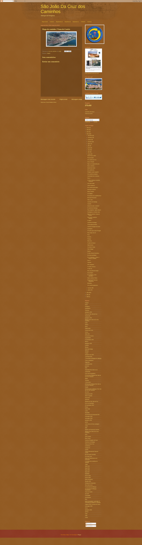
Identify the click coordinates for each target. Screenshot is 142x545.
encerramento (88, 497)
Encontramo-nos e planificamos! (94, 195)
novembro (90, 137)
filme (86, 499)
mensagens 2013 (88, 416)
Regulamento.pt (59, 21)
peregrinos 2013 (88, 312)
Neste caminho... (91, 191)
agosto (89, 143)
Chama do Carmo (89, 113)
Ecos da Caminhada (89, 403)
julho (89, 145)
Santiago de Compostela (90, 483)
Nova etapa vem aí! (91, 232)
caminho (87, 345)
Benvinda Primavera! (91, 197)
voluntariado (87, 371)
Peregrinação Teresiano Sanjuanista (92, 280)
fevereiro (90, 287)
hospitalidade (88, 337)
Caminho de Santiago (92, 222)
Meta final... (90, 240)
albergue (87, 350)
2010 (88, 296)
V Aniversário (88, 382)
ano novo (87, 392)
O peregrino (89, 228)
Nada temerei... (90, 245)
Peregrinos (87, 306)
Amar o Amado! (90, 161)
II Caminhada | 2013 (89, 339)
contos (86, 410)
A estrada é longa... (91, 247)
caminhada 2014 (88, 356)
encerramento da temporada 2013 (92, 414)
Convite (86, 449)
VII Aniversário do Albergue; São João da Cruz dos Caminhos (93, 389)
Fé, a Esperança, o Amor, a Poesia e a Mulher (93, 258)
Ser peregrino (90, 272)
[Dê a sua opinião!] (66, 51)
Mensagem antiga (77, 99)
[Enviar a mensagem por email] (65, 51)
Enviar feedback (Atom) (51, 102)
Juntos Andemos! (91, 185)
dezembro (90, 135)
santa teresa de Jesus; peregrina (92, 424)
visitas (86, 517)
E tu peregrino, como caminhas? (91, 275)
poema (86, 422)
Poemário (87, 310)
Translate (95, 121)
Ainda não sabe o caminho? (93, 205)
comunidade (87, 495)
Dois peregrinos (90, 264)
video (86, 515)
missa (86, 508)
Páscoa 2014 (88, 477)
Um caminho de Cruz (91, 159)
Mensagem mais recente (48, 99)
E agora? (89, 220)
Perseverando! (90, 157)
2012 (88, 292)
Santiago (87, 380)
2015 (88, 129)
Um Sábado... (90, 193)
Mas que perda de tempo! (92, 270)
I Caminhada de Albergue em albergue (93, 358)
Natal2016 (87, 473)
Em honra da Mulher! (91, 255)
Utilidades (83, 21)
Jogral (86, 464)
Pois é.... (89, 178)
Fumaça (89, 238)
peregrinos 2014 (88, 317)
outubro (89, 139)
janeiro (89, 290)
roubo (86, 513)
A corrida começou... (91, 266)
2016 (88, 127)
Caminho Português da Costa (93, 226)
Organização (87, 328)
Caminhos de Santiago (92, 201)
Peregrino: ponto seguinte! (93, 172)
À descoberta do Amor (92, 224)
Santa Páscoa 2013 (91, 155)
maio (89, 149)
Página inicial (45, 21)
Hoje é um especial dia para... (93, 163)
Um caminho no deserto (92, 174)
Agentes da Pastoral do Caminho (92, 429)
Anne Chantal (88, 436)
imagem (48, 53)
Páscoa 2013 (88, 475)
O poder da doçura (91, 243)
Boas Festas (88, 438)
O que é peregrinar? (89, 360)
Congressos (87, 447)
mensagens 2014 (88, 418)
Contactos (52, 21)
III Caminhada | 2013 (89, 405)
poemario (87, 366)
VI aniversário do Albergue (90, 486)
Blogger (79, 534)
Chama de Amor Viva (89, 444)
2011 (88, 294)
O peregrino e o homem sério (93, 212)
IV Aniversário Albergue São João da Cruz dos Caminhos (93, 376)
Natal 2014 (87, 468)
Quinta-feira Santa (91, 168)
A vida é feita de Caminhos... (93, 253)
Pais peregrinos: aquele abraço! (94, 210)
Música (86, 341)
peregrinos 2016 (88, 509)
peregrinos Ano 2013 (89, 354)
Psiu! (88, 234)
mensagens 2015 (88, 506)
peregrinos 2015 (88, 343)
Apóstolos (87, 399)
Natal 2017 (87, 471)
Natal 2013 (87, 466)
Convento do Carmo (89, 335)
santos (86, 425)
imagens (87, 302)
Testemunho (87, 315)
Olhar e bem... (90, 199)
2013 (88, 133)
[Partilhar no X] (67, 51)
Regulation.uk (68, 21)
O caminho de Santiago (92, 208)
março (89, 154)
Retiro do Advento (89, 479)
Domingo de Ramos (91, 189)
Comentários (89, 526)
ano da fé (87, 493)
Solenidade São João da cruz (91, 369)
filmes (86, 326)
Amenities (89, 21)
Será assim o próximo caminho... (92, 218)
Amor (86, 434)
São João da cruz (89, 485)
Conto (86, 322)
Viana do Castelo (88, 491)
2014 (88, 131)
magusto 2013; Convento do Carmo (92, 504)
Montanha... (90, 283)
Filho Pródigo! (90, 249)
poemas (86, 511)
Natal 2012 (87, 334)
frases (86, 304)
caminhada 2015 (88, 364)
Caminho (89, 203)
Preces (86, 407)
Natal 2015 (87, 470)
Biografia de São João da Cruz (91, 401)
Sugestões (87, 362)
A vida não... (90, 268)
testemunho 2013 (88, 393)
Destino (89, 251)
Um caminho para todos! (92, 187)
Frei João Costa (88, 456)
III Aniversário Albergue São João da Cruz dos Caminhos (93, 385)
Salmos (86, 324)
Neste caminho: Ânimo (92, 278)
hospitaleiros (87, 308)
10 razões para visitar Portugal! (94, 230)
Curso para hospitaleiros (90, 373)
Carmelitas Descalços (89, 111)
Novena (86, 347)
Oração (86, 387)
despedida (87, 412)
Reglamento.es (76, 21)
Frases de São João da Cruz (91, 314)
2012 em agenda (88, 395)
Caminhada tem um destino (93, 176)
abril (89, 151)
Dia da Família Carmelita (90, 454)
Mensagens (89, 523)
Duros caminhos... (91, 165)
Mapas (86, 378)
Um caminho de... (91, 170)
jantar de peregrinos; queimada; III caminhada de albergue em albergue (93, 502)
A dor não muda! (90, 183)
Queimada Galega (89, 349)
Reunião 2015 (88, 481)
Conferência (87, 445)
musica (86, 332)
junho (89, 147)
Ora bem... (89, 236)
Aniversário (87, 397)
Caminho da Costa (89, 330)
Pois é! (88, 260)
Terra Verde (87, 408)
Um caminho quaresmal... (92, 285)
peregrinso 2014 (88, 420)
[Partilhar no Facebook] (69, 51)
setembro (90, 141)
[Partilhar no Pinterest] (70, 51)
